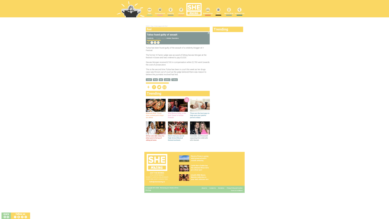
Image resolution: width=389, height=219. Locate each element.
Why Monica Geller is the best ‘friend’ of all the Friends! (177, 115)
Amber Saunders (173, 38)
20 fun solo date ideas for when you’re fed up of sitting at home (155, 138)
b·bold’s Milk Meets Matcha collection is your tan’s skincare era (199, 177)
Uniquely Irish (239, 13)
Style (149, 13)
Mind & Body (229, 13)
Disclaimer (221, 188)
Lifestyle (181, 13)
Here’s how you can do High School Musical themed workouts (176, 138)
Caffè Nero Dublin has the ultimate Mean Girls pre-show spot (200, 168)
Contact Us (212, 188)
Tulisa (174, 80)
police (167, 80)
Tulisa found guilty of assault (162, 34)
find (155, 80)
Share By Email (158, 42)
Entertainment (160, 13)
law (161, 80)
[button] (8, 217)
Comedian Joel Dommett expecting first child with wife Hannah (199, 138)
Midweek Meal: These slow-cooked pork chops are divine (155, 115)
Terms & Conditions (237, 190)
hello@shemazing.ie (157, 182)
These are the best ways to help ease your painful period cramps (199, 115)
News (218, 13)
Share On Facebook (151, 42)
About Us (204, 188)
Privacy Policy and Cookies (235, 188)
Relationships (208, 13)
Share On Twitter (155, 42)
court (149, 80)
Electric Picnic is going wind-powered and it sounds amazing (199, 158)
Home (147, 26)
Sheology (148, 190)
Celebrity (170, 13)
